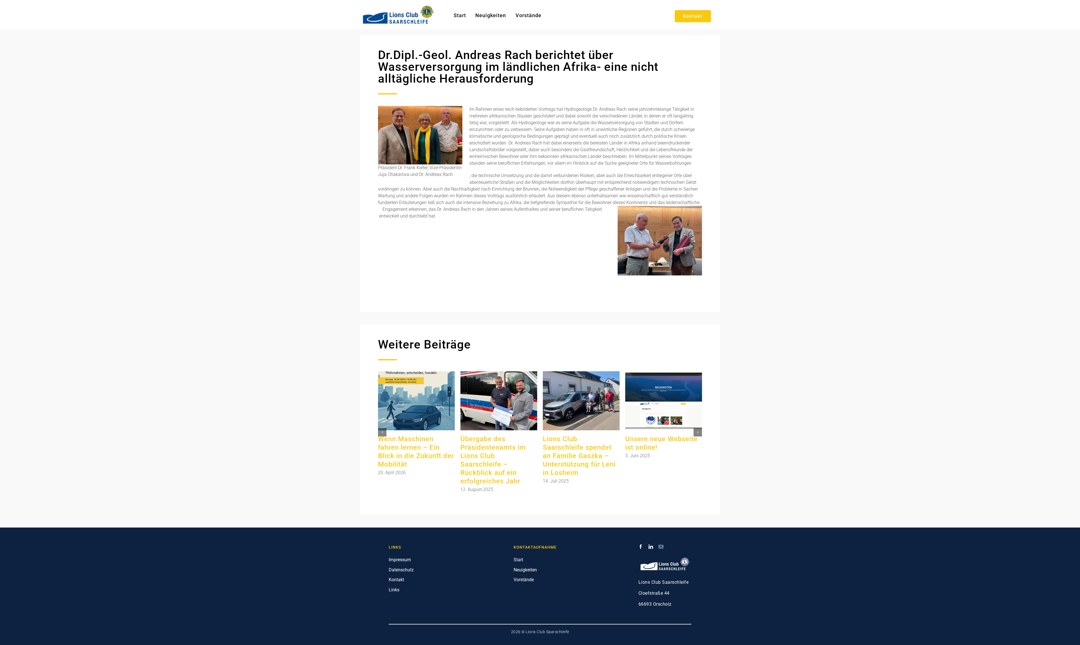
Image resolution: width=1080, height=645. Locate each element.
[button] (382, 432)
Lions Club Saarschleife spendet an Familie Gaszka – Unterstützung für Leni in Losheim (579, 456)
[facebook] (640, 546)
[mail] (661, 546)
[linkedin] (651, 546)
